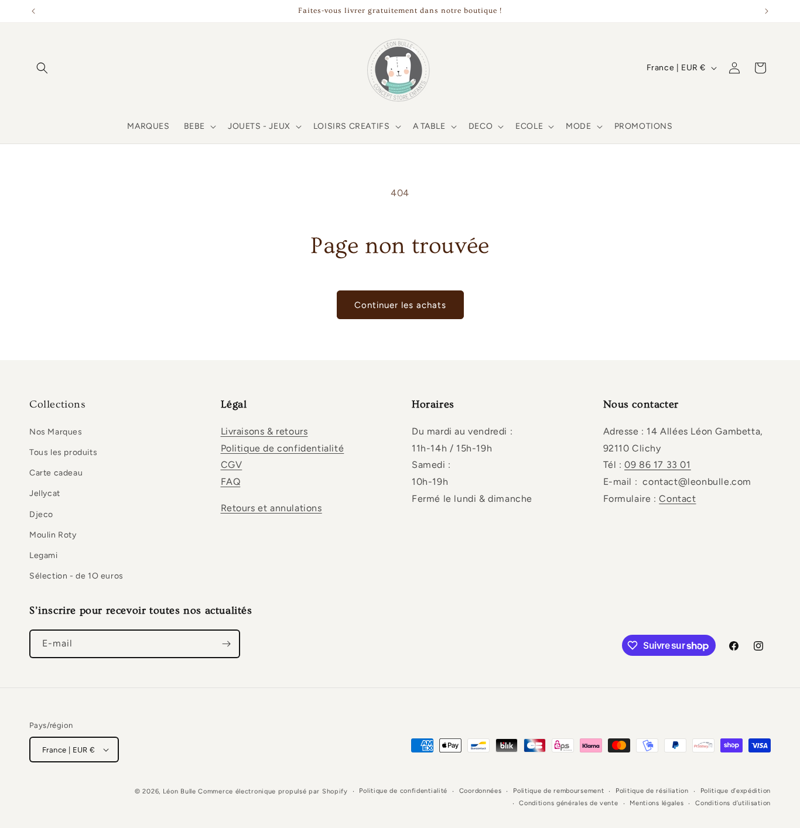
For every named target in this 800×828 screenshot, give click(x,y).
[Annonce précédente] (33, 11)
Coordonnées (480, 791)
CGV (231, 464)
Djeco (41, 514)
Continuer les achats (400, 305)
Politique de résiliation (652, 791)
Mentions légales (656, 803)
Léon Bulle (179, 791)
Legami (43, 555)
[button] (42, 68)
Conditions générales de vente (568, 803)
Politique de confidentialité (282, 448)
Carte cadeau (56, 473)
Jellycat (44, 493)
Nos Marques (56, 432)
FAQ (231, 481)
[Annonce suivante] (767, 11)
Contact (677, 498)
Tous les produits (63, 452)
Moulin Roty (53, 535)
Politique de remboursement (558, 791)
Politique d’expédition (735, 791)
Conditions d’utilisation (733, 803)
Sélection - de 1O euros (76, 576)
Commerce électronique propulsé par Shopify (272, 791)
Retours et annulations (271, 508)
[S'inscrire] (226, 643)
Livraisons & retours (264, 431)
